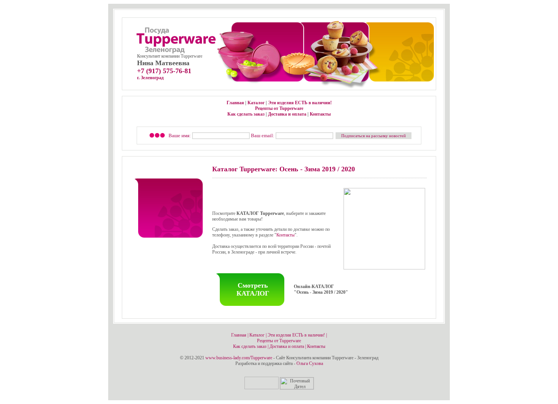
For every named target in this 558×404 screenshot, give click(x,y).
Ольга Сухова (309, 363)
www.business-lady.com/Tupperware (238, 357)
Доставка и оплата (287, 114)
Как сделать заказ (246, 114)
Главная (235, 102)
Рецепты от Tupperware (279, 108)
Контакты (320, 114)
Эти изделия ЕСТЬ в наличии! (300, 102)
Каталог (256, 102)
